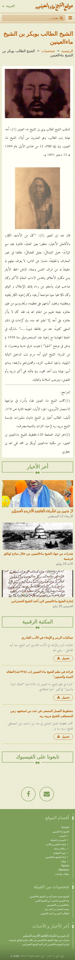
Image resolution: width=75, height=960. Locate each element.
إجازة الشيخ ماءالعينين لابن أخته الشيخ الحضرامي (45, 944)
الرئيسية (67, 51)
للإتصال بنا (15, 955)
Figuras (65, 865)
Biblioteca (64, 870)
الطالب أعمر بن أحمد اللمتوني (54, 913)
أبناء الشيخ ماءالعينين (55, 857)
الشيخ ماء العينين (60, 831)
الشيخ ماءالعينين (54, 6)
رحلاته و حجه (60, 848)
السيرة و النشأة (58, 840)
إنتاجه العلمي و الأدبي (56, 844)
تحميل (65, 658)
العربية (10, 6)
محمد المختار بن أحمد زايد (56, 909)
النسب (62, 836)
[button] (61, 18)
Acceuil (65, 827)
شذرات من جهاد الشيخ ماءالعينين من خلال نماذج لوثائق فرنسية (39, 940)
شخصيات (48, 51)
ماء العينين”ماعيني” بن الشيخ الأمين (52, 900)
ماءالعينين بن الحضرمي (58, 905)
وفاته (63, 861)
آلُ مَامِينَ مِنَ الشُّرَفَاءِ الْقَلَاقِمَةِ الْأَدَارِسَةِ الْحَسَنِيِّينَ (46, 936)
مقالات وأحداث (62, 874)
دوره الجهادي (59, 853)
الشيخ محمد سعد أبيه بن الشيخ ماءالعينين (49, 896)
